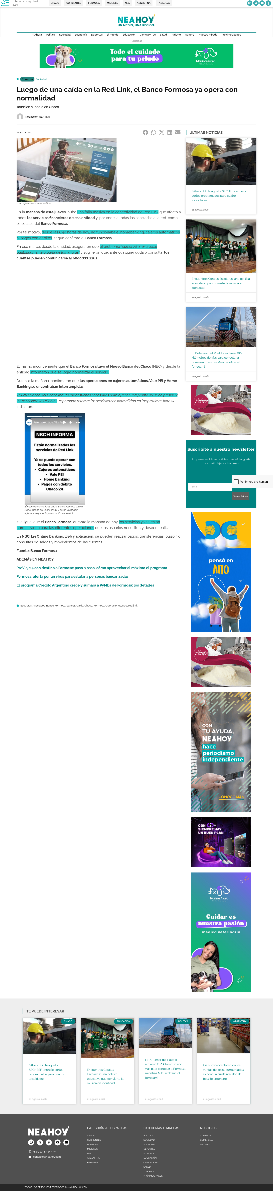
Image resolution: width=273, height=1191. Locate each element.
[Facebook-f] (268, 3)
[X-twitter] (256, 3)
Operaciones (113, 605)
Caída (80, 605)
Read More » (36, 1084)
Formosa (27, 79)
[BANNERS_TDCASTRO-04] (221, 631)
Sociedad (41, 79)
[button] (145, 132)
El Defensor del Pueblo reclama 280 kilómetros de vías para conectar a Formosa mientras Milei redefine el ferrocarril (165, 1069)
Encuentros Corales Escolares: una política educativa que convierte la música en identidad (221, 283)
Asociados (39, 605)
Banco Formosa (55, 605)
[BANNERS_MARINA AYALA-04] (221, 991)
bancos (71, 605)
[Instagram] (249, 3)
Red (124, 605)
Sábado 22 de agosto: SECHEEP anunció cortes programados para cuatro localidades (219, 196)
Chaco (88, 605)
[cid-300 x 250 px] (221, 866)
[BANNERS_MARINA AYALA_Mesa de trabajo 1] (136, 67)
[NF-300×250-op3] (221, 434)
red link (132, 605)
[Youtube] (262, 3)
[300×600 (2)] (221, 811)
